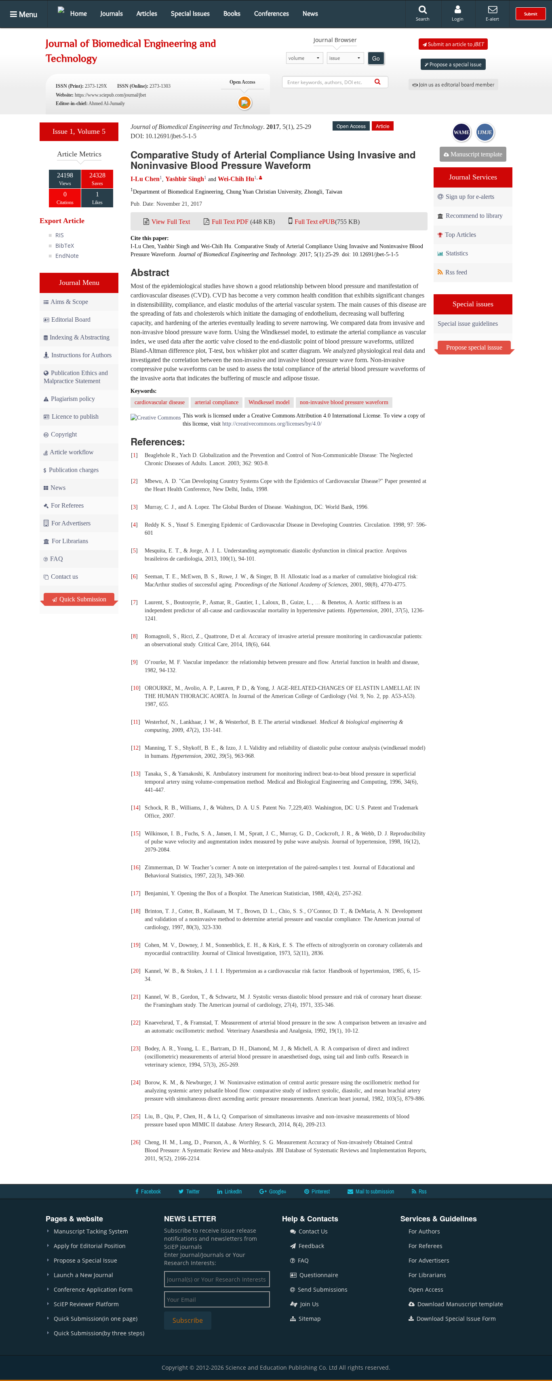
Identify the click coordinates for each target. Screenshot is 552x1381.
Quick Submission (82, 599)
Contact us (63, 576)
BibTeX (64, 245)
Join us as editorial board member (456, 84)
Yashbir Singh (184, 178)
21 (136, 997)
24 (136, 1082)
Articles (147, 13)
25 (136, 1116)
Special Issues (190, 13)
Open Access (426, 1289)
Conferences (271, 13)
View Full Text (171, 221)
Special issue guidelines (468, 323)
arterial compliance (216, 402)
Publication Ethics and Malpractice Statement (76, 376)
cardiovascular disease (160, 402)
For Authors (424, 1231)
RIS (59, 235)
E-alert (492, 19)
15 (136, 834)
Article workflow (71, 452)
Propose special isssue (474, 347)
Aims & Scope (69, 301)
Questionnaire (318, 1275)
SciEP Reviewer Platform (86, 1304)
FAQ (55, 558)
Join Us (309, 1304)
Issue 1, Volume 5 (79, 131)
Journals (112, 13)
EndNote (67, 255)
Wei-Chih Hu (236, 178)
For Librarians (69, 541)
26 (136, 1142)
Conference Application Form (93, 1289)
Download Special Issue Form (455, 1318)
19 (136, 945)
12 (136, 748)
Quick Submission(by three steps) (99, 1333)
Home (78, 13)
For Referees (66, 505)
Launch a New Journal (83, 1275)
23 (136, 1049)
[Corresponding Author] (260, 177)
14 (136, 808)
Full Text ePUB (315, 221)
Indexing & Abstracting (80, 337)
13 (136, 774)
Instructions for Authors (81, 355)
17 (136, 893)
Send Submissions (322, 1289)
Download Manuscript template (459, 1304)
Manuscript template (475, 154)
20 (136, 971)
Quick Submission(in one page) (95, 1318)
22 (136, 1023)
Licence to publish (74, 416)
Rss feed (455, 272)
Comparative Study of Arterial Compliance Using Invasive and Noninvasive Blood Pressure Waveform (273, 160)
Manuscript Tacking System (91, 1231)
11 (135, 722)
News (310, 13)
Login (458, 19)
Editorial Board (71, 319)
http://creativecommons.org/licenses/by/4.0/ (272, 424)
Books (231, 13)
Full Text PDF (230, 221)
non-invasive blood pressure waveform (344, 402)
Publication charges (73, 469)
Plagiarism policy (72, 398)
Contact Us (312, 1231)
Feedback (310, 1246)
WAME (462, 132)
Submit (530, 14)
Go (376, 58)
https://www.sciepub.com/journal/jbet (110, 95)
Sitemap (309, 1318)
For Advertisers (70, 523)
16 (136, 867)
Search (423, 19)
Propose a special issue (455, 64)
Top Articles (459, 234)
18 (136, 911)
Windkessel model (269, 402)
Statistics (456, 253)
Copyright (63, 434)
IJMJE (485, 132)
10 (136, 688)
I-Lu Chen (145, 178)
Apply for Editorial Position (90, 1246)
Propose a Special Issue (85, 1260)
